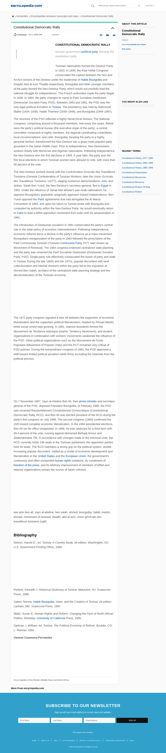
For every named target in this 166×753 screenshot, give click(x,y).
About (134, 44)
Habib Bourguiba (91, 79)
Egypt (104, 185)
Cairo (20, 213)
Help (56, 740)
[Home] (26, 5)
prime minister (88, 401)
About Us (45, 740)
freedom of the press (26, 465)
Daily (132, 740)
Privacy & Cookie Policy (90, 740)
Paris (41, 199)
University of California (51, 618)
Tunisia (56, 107)
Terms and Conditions (115, 740)
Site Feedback (69, 740)
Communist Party (71, 243)
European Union (76, 456)
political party (89, 51)
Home (34, 740)
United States (46, 456)
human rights (63, 460)
